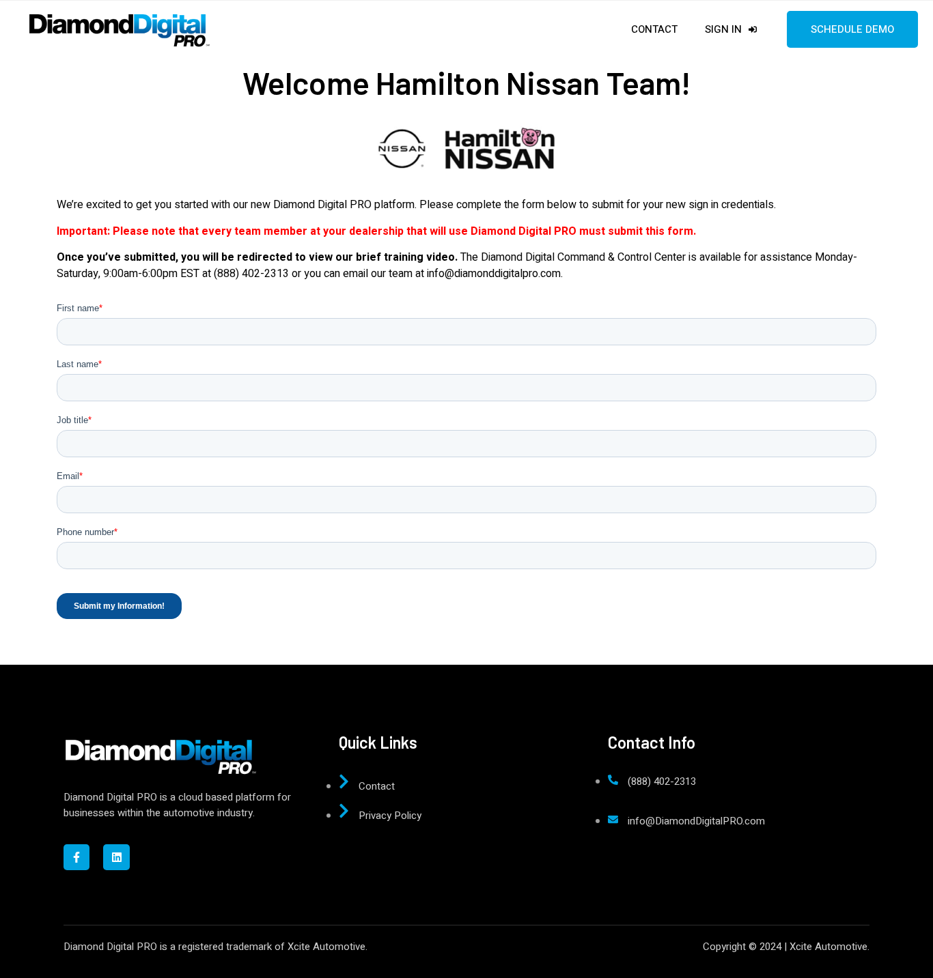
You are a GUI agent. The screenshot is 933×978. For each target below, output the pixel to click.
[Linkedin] (116, 857)
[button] (22, 20)
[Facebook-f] (76, 857)
